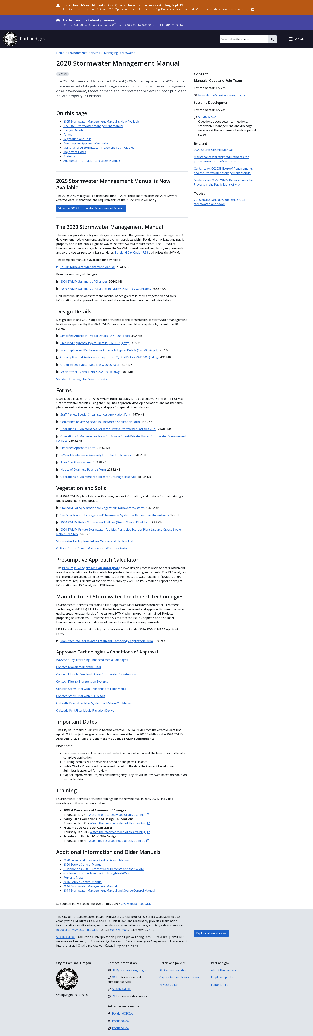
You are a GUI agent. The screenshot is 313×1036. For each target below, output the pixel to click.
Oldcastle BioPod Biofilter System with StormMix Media (93, 703)
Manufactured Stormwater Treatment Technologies (98, 148)
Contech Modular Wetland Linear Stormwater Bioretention (96, 674)
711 (151, 930)
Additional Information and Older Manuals (92, 161)
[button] (296, 39)
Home (60, 53)
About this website (223, 970)
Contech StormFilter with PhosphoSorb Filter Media (91, 689)
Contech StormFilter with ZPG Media (80, 696)
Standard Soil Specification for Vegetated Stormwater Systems (102, 508)
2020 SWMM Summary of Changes (83, 281)
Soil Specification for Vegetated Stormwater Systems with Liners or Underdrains (114, 515)
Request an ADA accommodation (78, 930)
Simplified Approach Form (77, 448)
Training (69, 156)
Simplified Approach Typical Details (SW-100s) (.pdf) (95, 336)
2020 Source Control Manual (82, 865)
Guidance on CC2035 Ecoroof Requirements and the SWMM (103, 869)
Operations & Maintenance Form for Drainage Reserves (98, 477)
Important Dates (74, 152)
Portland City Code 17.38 (131, 252)
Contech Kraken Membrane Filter (78, 667)
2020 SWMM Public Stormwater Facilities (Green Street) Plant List (104, 522)
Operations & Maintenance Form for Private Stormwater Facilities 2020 (108, 429)
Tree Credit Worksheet (76, 462)
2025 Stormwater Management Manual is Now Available (101, 122)
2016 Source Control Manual (82, 882)
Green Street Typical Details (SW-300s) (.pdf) (90, 365)
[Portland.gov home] (24, 39)
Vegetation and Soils (77, 139)
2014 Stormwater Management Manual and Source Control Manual (109, 891)
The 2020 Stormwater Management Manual (93, 126)
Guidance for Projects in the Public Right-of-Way (96, 873)
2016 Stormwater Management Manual (90, 886)
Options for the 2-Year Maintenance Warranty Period (92, 548)
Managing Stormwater (119, 53)
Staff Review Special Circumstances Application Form (95, 415)
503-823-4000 (119, 930)
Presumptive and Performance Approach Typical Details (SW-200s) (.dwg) (109, 357)
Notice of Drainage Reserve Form (83, 470)
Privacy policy (168, 985)
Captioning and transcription (179, 977)
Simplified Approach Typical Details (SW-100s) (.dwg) (95, 343)
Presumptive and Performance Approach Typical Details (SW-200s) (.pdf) (109, 350)
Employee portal (222, 977)
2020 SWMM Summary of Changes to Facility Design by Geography (105, 289)
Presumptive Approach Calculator (86, 143)
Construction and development (215, 200)
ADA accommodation (173, 970)
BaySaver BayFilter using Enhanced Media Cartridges (92, 660)
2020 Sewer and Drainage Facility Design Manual (96, 860)
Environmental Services (84, 53)
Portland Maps (73, 878)
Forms (67, 135)
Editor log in (219, 985)
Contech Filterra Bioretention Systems (82, 681)
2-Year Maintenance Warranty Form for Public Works (96, 455)
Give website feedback (136, 904)
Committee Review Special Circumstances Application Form (100, 422)
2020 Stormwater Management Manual (85, 267)
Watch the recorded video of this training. (117, 815)
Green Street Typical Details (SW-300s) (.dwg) (90, 372)
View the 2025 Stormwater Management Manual (91, 208)
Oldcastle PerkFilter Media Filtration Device (85, 710)
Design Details (73, 130)
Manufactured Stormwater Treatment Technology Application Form (106, 641)
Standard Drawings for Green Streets (81, 379)
